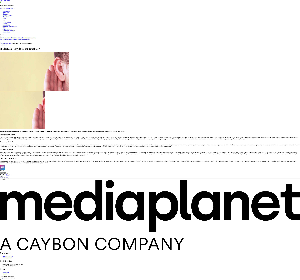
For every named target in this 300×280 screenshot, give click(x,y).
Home (1, 43)
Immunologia (6, 11)
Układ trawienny (7, 29)
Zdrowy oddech (7, 22)
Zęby (4, 27)
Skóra (4, 20)
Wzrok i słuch (6, 32)
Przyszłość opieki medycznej (10, 26)
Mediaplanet (6, 272)
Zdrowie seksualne (7, 15)
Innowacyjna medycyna (9, 30)
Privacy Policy (2, 278)
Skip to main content (5, 0)
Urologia (5, 23)
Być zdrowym (6, 8)
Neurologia (6, 16)
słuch (7, 177)
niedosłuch (3, 177)
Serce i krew (6, 12)
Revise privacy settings (10, 278)
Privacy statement (7, 257)
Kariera (5, 273)
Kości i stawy (6, 25)
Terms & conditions (8, 256)
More (4, 18)
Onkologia (5, 14)
